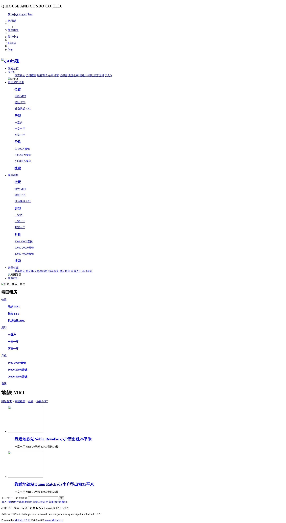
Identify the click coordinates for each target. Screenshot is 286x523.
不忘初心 (20, 75)
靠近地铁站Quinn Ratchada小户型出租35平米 (54, 484)
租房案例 (51, 501)
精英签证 (20, 271)
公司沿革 (53, 75)
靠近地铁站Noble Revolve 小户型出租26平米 (53, 439)
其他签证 (87, 271)
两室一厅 (20, 134)
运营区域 (98, 75)
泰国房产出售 (16, 82)
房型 (18, 115)
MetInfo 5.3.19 (22, 520)
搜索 (18, 168)
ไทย (30, 14)
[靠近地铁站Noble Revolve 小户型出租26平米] (25, 431)
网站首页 (13, 68)
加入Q (108, 75)
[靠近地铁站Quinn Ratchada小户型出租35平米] (25, 476)
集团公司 (73, 75)
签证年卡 (31, 271)
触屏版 (12, 20)
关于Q (11, 72)
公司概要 (31, 75)
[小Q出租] (10, 61)
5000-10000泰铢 (24, 241)
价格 (18, 142)
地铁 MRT (20, 96)
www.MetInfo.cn (54, 520)
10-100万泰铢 (22, 148)
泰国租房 (13, 175)
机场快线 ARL (23, 108)
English (23, 14)
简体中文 (13, 14)
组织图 (64, 75)
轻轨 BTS (20, 102)
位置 (18, 89)
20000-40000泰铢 (24, 253)
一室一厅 (20, 128)
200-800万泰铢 (23, 161)
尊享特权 (42, 271)
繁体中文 (13, 30)
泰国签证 (13, 267)
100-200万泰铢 (23, 154)
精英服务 (53, 271)
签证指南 (65, 271)
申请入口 (76, 271)
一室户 (19, 122)
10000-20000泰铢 (24, 247)
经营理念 (42, 75)
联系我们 (13, 278)
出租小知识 (86, 75)
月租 (18, 234)
